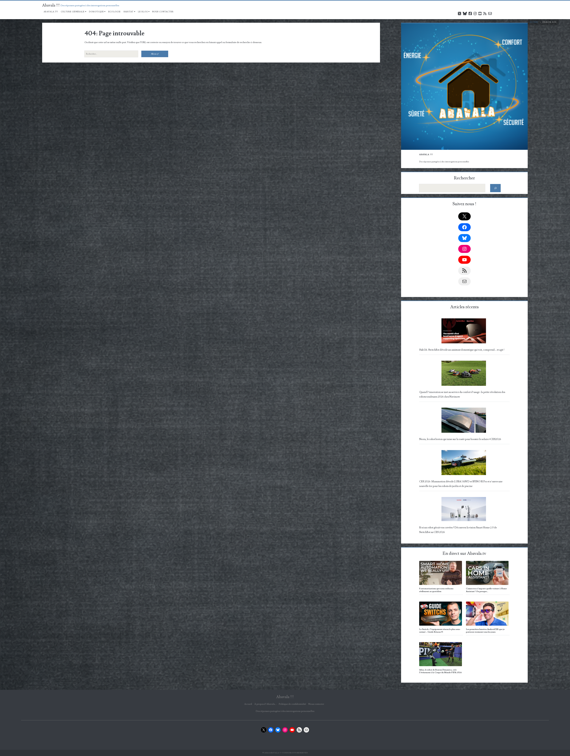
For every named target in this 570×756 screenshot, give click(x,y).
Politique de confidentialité (292, 704)
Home (534, 22)
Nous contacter (163, 12)
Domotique (96, 12)
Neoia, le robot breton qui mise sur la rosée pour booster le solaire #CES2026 (460, 439)
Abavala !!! (51, 5)
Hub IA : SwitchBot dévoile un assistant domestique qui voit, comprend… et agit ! (461, 349)
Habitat (129, 12)
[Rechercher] (495, 188)
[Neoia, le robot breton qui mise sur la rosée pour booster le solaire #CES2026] (463, 421)
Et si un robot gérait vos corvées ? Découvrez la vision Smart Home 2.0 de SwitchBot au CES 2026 (458, 530)
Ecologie (114, 12)
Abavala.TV (51, 12)
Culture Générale (73, 12)
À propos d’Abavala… (265, 704)
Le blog (143, 12)
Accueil (248, 704)
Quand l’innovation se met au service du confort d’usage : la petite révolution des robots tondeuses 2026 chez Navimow (462, 394)
